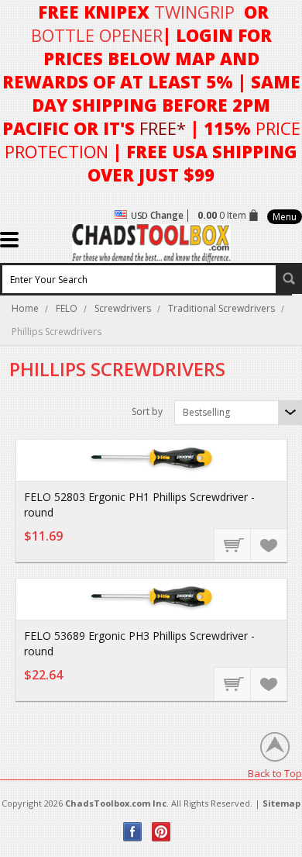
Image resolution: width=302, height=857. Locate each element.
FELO (66, 308)
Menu (285, 216)
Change (167, 215)
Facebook (132, 831)
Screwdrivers (122, 308)
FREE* (162, 128)
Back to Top (275, 772)
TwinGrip (194, 11)
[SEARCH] (289, 278)
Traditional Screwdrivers (221, 308)
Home (25, 308)
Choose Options (233, 544)
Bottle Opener (97, 35)
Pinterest (161, 831)
